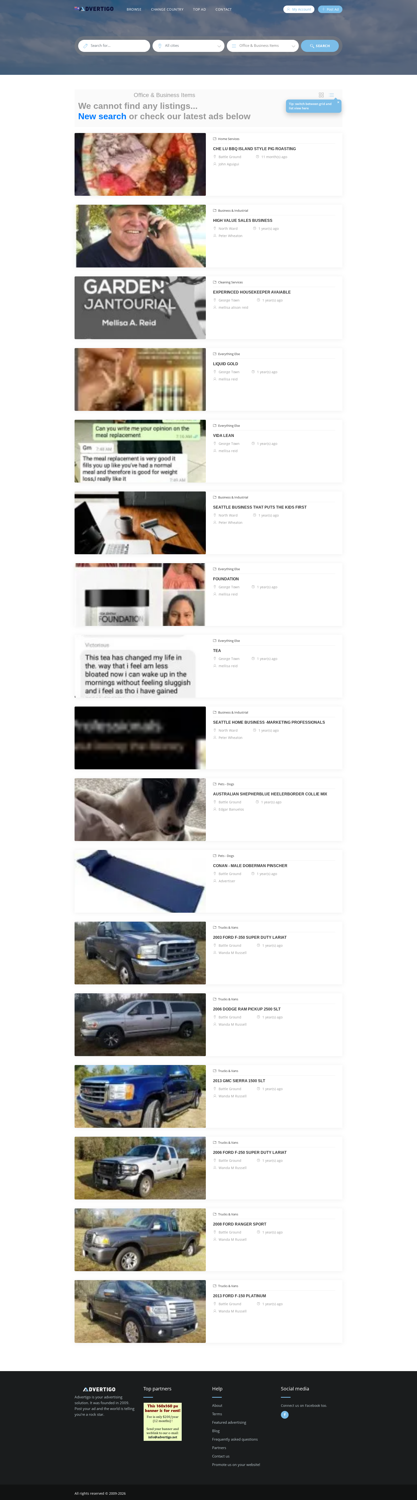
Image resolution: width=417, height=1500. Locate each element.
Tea (217, 651)
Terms (217, 1413)
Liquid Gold (225, 364)
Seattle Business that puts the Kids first (260, 507)
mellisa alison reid (233, 307)
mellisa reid (228, 379)
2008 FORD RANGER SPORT (239, 1224)
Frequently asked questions (235, 1439)
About (217, 1405)
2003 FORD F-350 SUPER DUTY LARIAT (250, 937)
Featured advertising (229, 1422)
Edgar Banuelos (231, 809)
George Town (229, 300)
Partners (219, 1447)
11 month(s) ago (273, 156)
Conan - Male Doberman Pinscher (250, 866)
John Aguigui (228, 164)
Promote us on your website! (236, 1464)
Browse (134, 9)
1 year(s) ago (268, 228)
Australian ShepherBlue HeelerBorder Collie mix (270, 794)
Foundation (226, 579)
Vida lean (223, 436)
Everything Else (228, 354)
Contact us (220, 1456)
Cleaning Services (230, 282)
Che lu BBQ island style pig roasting (254, 149)
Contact (223, 9)
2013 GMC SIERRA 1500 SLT (239, 1081)
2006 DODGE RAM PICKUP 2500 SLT (247, 1009)
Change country (167, 9)
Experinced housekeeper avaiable (252, 292)
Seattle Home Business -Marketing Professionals (269, 722)
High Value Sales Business (242, 220)
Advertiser (226, 881)
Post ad (332, 9)
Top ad (199, 9)
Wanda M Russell (232, 952)
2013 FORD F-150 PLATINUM (239, 1296)
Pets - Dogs (225, 784)
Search (322, 45)
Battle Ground (229, 156)
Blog (216, 1430)
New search (102, 116)
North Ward (228, 228)
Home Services (228, 139)
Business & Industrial (232, 210)
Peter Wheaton (230, 235)
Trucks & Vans (227, 927)
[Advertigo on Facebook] (285, 1415)
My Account (301, 9)
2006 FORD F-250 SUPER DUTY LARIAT (250, 1152)
